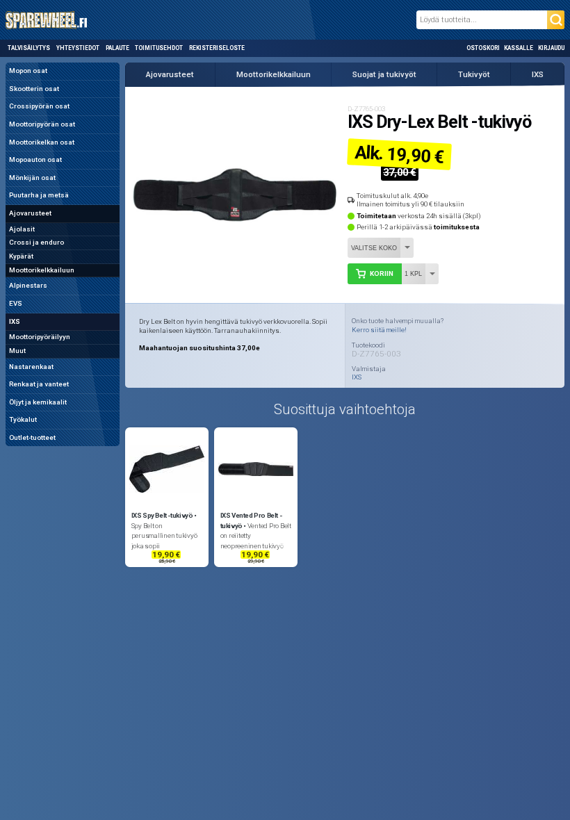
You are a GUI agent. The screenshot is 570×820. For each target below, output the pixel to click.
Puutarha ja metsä (39, 195)
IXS (14, 321)
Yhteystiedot (77, 47)
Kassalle (518, 47)
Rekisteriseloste (216, 47)
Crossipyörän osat (39, 106)
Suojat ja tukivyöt (384, 74)
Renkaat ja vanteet (39, 384)
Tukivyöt (474, 74)
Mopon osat (28, 70)
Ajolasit (22, 229)
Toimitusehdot (159, 47)
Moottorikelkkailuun (41, 270)
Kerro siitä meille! (379, 330)
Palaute (117, 47)
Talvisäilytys (29, 47)
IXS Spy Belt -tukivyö (162, 515)
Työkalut (23, 419)
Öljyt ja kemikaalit (38, 402)
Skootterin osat (34, 88)
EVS (15, 303)
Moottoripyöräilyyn (39, 337)
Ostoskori (483, 47)
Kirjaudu (551, 47)
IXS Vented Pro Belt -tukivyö (251, 520)
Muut (17, 350)
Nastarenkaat (31, 366)
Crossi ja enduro (36, 242)
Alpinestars (28, 285)
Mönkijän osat (32, 177)
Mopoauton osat (35, 159)
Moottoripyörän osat (42, 124)
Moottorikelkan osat (41, 142)
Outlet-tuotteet (32, 437)
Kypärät (21, 256)
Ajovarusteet (30, 213)
